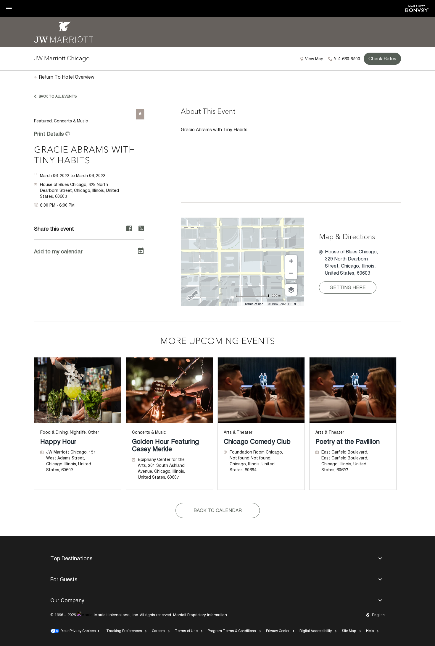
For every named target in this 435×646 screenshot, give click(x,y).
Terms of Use (186, 631)
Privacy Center (277, 631)
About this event (208, 112)
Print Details (49, 134)
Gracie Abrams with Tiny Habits (85, 155)
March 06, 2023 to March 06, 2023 (72, 175)
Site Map (349, 631)
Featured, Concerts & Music (61, 121)
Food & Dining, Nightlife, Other (69, 432)
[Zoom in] (291, 261)
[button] (92, 190)
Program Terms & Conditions (232, 631)
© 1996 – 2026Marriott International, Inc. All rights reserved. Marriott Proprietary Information (138, 614)
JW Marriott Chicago (62, 59)
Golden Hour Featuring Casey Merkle (165, 445)
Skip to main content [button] (19, 3)
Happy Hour (58, 441)
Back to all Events (58, 96)
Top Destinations (71, 558)
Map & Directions (347, 237)
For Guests (63, 579)
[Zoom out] (291, 273)
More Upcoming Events (217, 341)
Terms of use (253, 304)
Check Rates (382, 58)
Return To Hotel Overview (66, 77)
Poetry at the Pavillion (347, 441)
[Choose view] (291, 290)
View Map (314, 58)
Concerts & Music (149, 432)
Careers (158, 631)
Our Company (67, 600)
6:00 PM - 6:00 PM (57, 205)
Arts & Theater (238, 432)
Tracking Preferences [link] (124, 631)
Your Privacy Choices (77, 631)
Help (370, 631)
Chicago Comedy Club (257, 441)
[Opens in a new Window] (417, 8)
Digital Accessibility (315, 631)
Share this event (54, 229)
